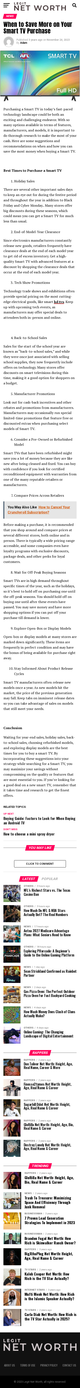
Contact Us (69, 1365)
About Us (9, 1365)
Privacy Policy (48, 1365)
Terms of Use (27, 1365)
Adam (23, 42)
